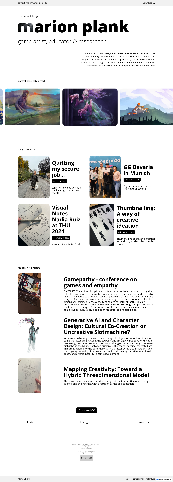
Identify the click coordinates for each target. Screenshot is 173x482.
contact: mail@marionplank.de (32, 2)
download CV (86, 410)
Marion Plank (24, 479)
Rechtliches (86, 457)
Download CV (149, 2)
